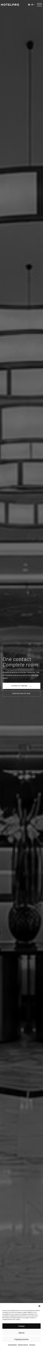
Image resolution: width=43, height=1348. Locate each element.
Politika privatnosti (23, 1344)
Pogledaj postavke (21, 1339)
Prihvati (21, 1326)
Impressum (32, 1344)
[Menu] (39, 4)
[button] (39, 1306)
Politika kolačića (12, 1344)
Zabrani (21, 1333)
